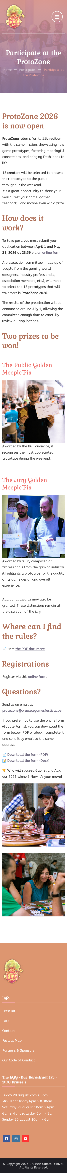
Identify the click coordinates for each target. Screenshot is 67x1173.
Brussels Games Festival (46, 1164)
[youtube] (25, 1138)
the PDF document (30, 649)
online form (37, 677)
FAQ (5, 1021)
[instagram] (16, 1138)
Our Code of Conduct (18, 1060)
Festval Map (12, 1041)
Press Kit (8, 1011)
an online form (48, 253)
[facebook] (6, 1138)
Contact (8, 1031)
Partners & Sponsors (18, 1050)
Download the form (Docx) (28, 761)
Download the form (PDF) (27, 755)
